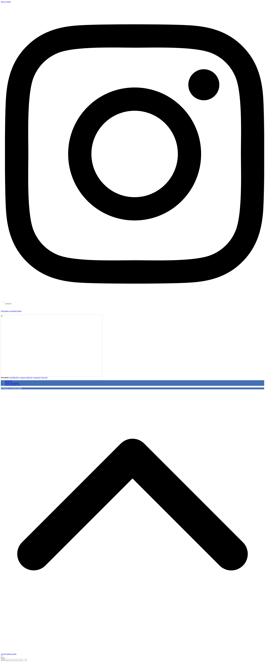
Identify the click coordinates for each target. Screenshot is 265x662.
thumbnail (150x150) (41, 377)
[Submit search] (26, 660)
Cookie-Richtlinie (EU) (12, 385)
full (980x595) (14, 377)
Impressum (8, 381)
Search (3, 660)
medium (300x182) (26, 377)
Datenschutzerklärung (12, 383)
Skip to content (6, 2)
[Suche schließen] (1, 656)
